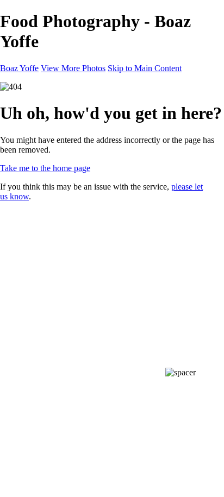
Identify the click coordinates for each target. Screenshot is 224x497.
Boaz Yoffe (19, 68)
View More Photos (73, 68)
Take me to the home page (45, 168)
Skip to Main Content (145, 68)
